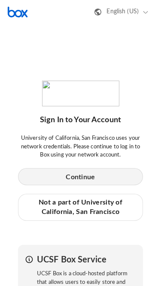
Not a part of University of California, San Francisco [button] (80, 207)
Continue (80, 177)
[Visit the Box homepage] (17, 12)
